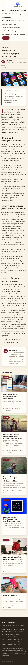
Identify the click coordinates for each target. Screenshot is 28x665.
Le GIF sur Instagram (10, 595)
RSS (19, 644)
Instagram (15, 31)
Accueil (4, 10)
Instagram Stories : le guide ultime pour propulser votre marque (11, 519)
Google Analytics (7, 34)
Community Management (9, 20)
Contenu (23, 10)
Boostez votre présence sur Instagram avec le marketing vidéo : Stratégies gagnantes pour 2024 (12, 438)
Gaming (18, 14)
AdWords (17, 27)
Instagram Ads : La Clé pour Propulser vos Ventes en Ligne (13, 558)
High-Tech (12, 14)
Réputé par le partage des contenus (14, 94)
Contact (5, 38)
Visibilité (4, 14)
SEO (15, 24)
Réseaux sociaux (6, 17)
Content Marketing (7, 27)
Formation (21, 20)
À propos (22, 34)
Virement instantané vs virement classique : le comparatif (10, 396)
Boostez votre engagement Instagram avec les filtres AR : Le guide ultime (12, 479)
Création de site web (14, 10)
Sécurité (15, 34)
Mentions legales (12, 644)
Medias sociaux (6, 31)
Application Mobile (7, 24)
